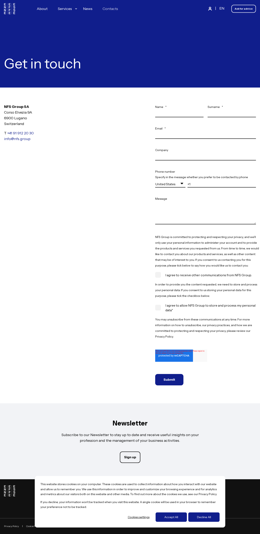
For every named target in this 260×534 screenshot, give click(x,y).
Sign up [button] (130, 457)
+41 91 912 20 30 (20, 133)
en (221, 8)
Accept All (171, 517)
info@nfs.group (17, 139)
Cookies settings (139, 517)
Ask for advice (244, 8)
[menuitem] (76, 9)
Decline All (204, 517)
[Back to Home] (9, 8)
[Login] (210, 8)
